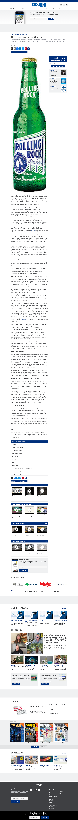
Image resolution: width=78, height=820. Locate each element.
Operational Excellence (30, 665)
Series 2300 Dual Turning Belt (16, 534)
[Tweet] (23, 48)
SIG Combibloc (15, 456)
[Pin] (26, 48)
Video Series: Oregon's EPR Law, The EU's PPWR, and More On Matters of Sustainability (55, 639)
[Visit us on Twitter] (34, 789)
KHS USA (14, 444)
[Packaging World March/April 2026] (46, 732)
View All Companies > (58, 66)
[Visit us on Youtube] (39, 789)
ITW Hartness (15, 465)
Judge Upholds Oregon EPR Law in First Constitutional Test (17, 668)
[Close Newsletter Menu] (67, 12)
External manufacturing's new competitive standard (46, 767)
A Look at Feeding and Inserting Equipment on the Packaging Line (59, 623)
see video (33, 230)
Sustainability (47, 633)
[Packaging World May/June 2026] (31, 732)
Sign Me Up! (51, 18)
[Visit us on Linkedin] (36, 789)
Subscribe (35, 746)
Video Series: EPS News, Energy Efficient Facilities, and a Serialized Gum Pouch (60, 668)
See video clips (26, 319)
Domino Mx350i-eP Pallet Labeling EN (29, 515)
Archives (43, 746)
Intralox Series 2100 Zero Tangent (41, 534)
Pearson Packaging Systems (18, 471)
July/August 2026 (17, 742)
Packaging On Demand (17, 450)
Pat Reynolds (16, 43)
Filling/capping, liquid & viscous (16, 590)
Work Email (14, 796)
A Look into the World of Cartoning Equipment (46, 622)
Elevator (39, 552)
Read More (16, 683)
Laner (26, 552)
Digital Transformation (16, 765)
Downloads (27, 765)
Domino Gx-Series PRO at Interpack (41, 515)
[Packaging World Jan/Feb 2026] (61, 732)
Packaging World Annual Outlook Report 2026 (54, 81)
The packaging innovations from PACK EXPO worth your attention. (54, 73)
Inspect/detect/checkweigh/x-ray (32, 621)
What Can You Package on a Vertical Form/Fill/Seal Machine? (17, 623)
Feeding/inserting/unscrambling (61, 620)
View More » (64, 608)
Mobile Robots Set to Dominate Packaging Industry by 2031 (30, 668)
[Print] (12, 48)
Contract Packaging (44, 765)
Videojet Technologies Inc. (18, 474)
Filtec (13, 462)
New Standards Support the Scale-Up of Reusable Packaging (46, 668)
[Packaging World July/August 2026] (17, 732)
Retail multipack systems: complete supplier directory (60, 768)
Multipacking (57, 765)
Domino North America (17, 447)
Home (26, 589)
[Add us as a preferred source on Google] (28, 48)
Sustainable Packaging (59, 665)
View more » (45, 504)
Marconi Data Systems (17, 453)
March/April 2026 (46, 742)
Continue (44, 817)
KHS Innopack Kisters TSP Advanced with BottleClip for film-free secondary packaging (16, 497)
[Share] (17, 48)
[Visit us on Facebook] (31, 789)
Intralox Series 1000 (29, 534)
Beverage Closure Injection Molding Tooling (58, 708)
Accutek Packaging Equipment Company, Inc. (22, 468)
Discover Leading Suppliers (54, 88)
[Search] (64, 5)
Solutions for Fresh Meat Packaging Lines (16, 516)
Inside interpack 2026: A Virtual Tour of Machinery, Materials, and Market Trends (17, 768)
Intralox (14, 459)
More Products (54, 713)
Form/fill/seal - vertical (16, 620)
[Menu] (67, 5)
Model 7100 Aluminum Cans (15, 552)
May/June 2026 (31, 742)
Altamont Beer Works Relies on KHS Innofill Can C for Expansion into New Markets (29, 497)
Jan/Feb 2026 (61, 742)
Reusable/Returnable (44, 665)
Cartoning (42, 620)
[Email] (15, 48)
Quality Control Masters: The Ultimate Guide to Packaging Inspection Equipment (31, 624)
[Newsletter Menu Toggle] (61, 5)
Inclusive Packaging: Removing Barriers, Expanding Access (30, 768)
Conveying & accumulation (19, 34)
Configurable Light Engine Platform (58, 704)
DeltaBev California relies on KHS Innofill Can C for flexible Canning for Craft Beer (42, 497)
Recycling (13, 665)
